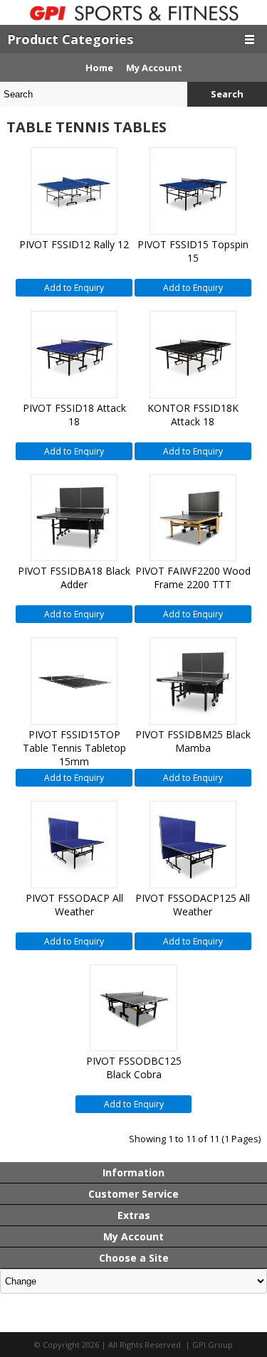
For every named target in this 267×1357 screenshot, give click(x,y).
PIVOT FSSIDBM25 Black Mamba (193, 741)
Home (99, 67)
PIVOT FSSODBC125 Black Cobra (134, 1067)
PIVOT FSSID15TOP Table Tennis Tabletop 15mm (74, 748)
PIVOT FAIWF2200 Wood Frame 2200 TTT (193, 577)
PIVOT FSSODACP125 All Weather (192, 904)
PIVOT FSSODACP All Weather (74, 904)
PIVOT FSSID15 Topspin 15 (192, 251)
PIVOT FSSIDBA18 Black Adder (74, 577)
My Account (154, 67)
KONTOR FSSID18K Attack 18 (193, 414)
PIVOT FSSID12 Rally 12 (74, 244)
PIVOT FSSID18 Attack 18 (74, 414)
